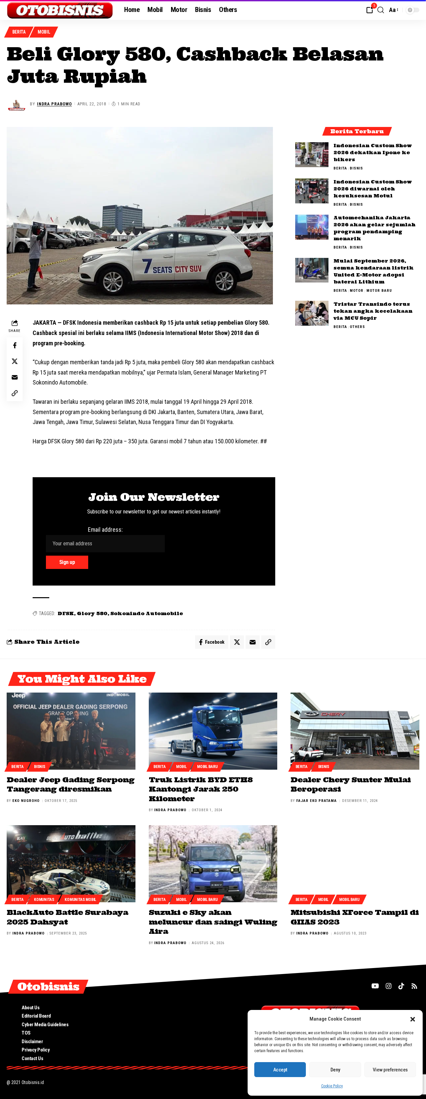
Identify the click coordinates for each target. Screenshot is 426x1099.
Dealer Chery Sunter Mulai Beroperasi (351, 784)
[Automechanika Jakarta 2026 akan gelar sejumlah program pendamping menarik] (311, 227)
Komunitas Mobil (80, 899)
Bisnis (356, 168)
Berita (19, 32)
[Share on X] (15, 362)
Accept (280, 1070)
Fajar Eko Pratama (316, 801)
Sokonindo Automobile (146, 613)
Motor (356, 291)
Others (357, 327)
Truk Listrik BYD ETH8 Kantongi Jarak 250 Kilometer (201, 789)
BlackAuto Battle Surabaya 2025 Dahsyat (67, 917)
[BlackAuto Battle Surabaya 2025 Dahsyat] (71, 863)
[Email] (15, 377)
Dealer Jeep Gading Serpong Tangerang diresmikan (70, 784)
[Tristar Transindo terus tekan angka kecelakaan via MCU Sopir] (311, 313)
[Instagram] (388, 986)
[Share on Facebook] (15, 346)
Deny (335, 1070)
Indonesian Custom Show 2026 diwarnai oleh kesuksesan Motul (372, 189)
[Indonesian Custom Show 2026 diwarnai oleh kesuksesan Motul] (311, 190)
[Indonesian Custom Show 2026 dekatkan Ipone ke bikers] (311, 154)
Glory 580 (92, 613)
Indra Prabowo (54, 103)
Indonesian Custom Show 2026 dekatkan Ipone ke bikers (372, 153)
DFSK (66, 613)
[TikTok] (401, 986)
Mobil (44, 32)
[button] (412, 1019)
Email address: (105, 529)
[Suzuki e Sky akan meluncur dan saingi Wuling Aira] (213, 863)
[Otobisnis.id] (60, 10)
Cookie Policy (332, 1086)
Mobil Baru (207, 766)
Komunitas (44, 899)
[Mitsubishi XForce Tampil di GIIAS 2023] (355, 863)
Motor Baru (379, 291)
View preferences (390, 1070)
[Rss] (414, 986)
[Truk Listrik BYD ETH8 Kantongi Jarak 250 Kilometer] (213, 731)
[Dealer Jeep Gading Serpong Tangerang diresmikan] (71, 731)
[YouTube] (375, 986)
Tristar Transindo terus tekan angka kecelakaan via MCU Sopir (372, 311)
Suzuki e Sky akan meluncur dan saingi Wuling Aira (213, 922)
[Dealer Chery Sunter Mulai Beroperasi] (355, 731)
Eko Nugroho (26, 801)
